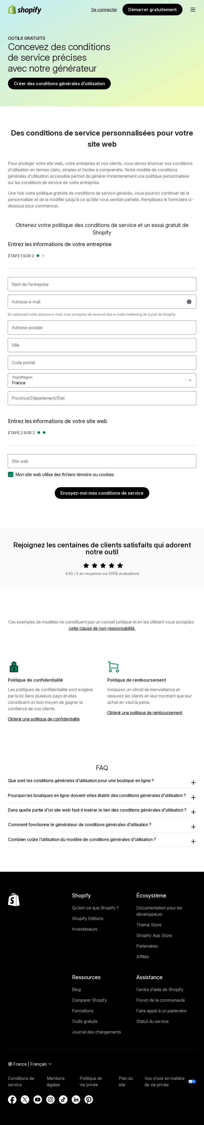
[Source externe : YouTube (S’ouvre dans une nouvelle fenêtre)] (37, 1099)
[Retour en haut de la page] (14, 899)
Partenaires (147, 946)
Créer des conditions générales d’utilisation (59, 83)
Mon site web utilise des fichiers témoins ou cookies (64, 474)
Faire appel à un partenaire (161, 1010)
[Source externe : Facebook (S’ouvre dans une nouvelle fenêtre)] (12, 1099)
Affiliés (142, 956)
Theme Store (149, 924)
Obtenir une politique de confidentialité (44, 719)
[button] (192, 9)
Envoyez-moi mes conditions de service (102, 493)
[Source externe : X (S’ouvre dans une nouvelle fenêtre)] (25, 1099)
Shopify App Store (154, 935)
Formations (83, 1010)
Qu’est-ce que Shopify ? (95, 907)
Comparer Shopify (89, 1000)
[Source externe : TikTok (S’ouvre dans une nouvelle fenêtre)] (63, 1099)
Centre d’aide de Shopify (160, 989)
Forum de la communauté (160, 1000)
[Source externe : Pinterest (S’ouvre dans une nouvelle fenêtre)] (88, 1099)
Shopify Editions (87, 918)
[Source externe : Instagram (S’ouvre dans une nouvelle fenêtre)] (50, 1099)
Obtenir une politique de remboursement (144, 712)
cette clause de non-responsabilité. (102, 628)
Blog (76, 989)
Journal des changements (96, 1032)
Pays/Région (22, 377)
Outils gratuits (85, 1021)
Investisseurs (84, 929)
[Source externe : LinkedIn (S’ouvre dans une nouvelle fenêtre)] (76, 1099)
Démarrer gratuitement (152, 9)
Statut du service (152, 1021)
